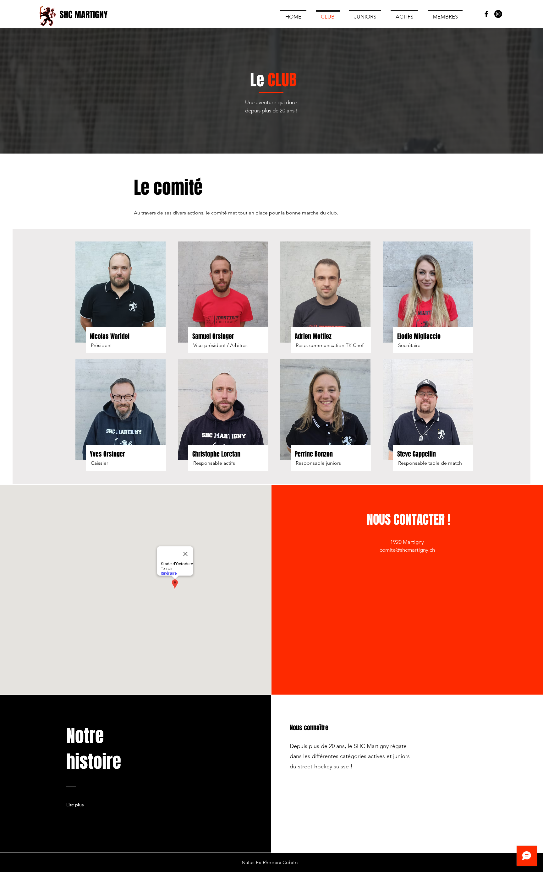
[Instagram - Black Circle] (498, 14)
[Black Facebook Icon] (486, 14)
